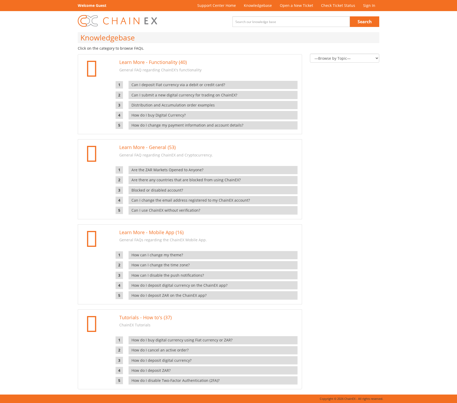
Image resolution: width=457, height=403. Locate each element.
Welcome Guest (92, 5)
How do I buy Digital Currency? (158, 115)
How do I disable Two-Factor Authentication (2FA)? (175, 380)
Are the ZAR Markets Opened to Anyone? (167, 169)
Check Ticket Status (338, 5)
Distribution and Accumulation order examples (173, 105)
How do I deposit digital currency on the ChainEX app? (179, 285)
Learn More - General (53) (147, 147)
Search (365, 22)
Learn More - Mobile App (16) (151, 232)
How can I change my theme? (157, 254)
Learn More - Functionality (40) (153, 62)
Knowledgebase (258, 5)
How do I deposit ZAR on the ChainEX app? (169, 295)
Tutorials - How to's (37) (145, 317)
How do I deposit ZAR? (151, 370)
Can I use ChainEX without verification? (165, 210)
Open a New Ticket (296, 5)
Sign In (369, 5)
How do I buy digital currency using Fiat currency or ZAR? (181, 339)
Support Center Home (216, 5)
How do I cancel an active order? (160, 350)
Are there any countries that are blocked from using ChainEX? (186, 179)
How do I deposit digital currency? (161, 360)
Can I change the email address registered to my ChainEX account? (190, 200)
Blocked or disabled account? (157, 190)
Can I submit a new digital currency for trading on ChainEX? (184, 95)
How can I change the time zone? (160, 264)
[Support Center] (117, 21)
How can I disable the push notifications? (167, 275)
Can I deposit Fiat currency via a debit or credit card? (178, 84)
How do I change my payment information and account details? (187, 125)
